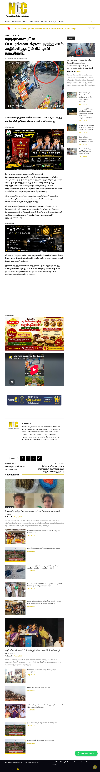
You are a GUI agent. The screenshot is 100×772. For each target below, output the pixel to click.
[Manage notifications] (95, 767)
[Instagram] (12, 769)
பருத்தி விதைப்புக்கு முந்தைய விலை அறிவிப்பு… (41, 740)
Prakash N (10, 58)
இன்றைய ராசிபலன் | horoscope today (15, 467)
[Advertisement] (34, 295)
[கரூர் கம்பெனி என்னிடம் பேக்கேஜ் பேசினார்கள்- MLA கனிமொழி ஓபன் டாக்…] (34, 632)
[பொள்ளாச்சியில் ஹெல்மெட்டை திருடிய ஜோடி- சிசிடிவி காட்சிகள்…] (72, 139)
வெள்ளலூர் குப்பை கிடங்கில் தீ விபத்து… (39, 687)
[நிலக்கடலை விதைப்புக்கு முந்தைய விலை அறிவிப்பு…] (15, 729)
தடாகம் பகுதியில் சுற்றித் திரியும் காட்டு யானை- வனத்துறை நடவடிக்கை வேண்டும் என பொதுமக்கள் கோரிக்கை (86, 113)
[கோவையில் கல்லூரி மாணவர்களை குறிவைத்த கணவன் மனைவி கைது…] (34, 493)
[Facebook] (28, 458)
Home (7, 35)
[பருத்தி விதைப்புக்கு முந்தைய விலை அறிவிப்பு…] (15, 746)
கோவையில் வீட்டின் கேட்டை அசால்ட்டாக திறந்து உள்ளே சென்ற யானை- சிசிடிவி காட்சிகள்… (85, 97)
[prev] (89, 28)
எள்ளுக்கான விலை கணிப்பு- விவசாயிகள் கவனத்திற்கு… (44, 548)
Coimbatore (14, 35)
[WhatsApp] (22, 458)
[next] (93, 28)
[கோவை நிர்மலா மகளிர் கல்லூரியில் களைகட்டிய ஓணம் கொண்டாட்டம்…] (15, 536)
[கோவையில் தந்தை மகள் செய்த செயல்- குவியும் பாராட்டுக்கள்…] (15, 676)
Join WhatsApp (87, 753)
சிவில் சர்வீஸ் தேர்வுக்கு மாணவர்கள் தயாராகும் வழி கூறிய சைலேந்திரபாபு (50, 469)
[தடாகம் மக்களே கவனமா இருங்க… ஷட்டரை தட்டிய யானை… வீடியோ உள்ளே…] (72, 127)
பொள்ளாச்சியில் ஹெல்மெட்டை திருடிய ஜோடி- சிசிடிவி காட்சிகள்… (87, 139)
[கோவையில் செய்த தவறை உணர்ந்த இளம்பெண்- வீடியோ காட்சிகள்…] (72, 151)
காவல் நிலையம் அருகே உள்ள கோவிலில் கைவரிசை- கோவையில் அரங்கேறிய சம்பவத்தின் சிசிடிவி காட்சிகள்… (81, 64)
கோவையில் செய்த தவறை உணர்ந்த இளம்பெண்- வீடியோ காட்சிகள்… (87, 151)
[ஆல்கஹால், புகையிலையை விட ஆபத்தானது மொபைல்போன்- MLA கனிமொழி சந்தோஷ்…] (15, 711)
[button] (92, 21)
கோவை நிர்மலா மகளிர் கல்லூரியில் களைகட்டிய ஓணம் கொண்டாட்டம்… (46, 28)
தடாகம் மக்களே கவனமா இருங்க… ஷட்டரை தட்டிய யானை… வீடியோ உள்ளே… (86, 127)
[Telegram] (39, 458)
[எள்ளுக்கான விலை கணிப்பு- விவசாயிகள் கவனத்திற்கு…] (15, 554)
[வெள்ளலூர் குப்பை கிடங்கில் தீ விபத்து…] (15, 693)
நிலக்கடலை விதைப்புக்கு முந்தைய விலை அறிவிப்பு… (42, 723)
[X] (33, 458)
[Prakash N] (13, 431)
